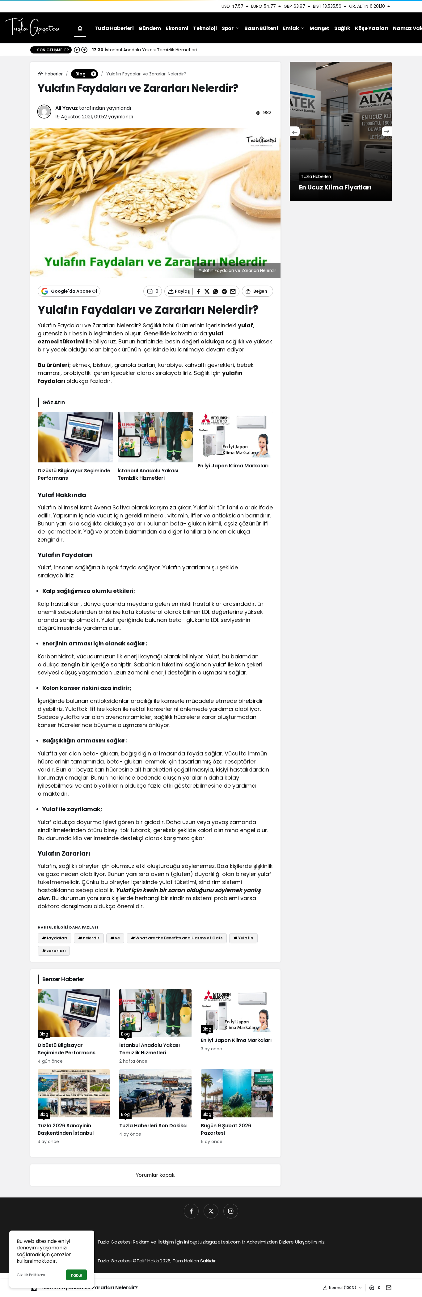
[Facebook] (191, 1211)
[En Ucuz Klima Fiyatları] (341, 131)
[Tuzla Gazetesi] (32, 27)
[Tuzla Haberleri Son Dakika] (155, 1107)
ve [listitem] (115, 938)
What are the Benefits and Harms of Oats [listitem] (177, 938)
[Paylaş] (387, 1287)
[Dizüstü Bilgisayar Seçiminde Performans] (75, 447)
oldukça (212, 341)
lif (92, 709)
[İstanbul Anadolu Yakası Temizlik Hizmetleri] (155, 447)
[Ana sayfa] (80, 28)
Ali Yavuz (66, 108)
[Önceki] (77, 50)
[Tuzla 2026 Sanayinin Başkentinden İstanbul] (74, 1107)
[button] (93, 74)
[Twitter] (211, 1211)
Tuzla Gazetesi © (117, 1260)
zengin (70, 664)
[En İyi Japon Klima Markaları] (235, 447)
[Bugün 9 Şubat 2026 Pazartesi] (237, 1107)
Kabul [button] (76, 1275)
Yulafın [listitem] (243, 938)
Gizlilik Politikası (31, 1275)
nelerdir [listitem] (88, 938)
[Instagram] (230, 1211)
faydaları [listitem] (54, 938)
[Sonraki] (84, 50)
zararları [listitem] (54, 951)
